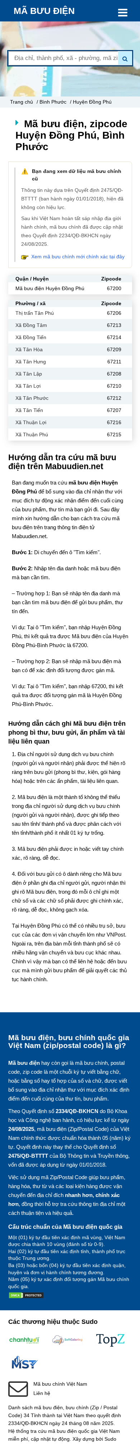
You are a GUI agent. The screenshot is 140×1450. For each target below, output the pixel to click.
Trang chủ (21, 102)
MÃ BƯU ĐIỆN (44, 11)
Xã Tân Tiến (29, 410)
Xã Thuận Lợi (30, 422)
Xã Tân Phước (31, 398)
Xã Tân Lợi (28, 386)
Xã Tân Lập (28, 374)
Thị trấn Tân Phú (34, 313)
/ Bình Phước (51, 102)
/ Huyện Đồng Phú (91, 102)
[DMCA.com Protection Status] (26, 1297)
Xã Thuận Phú (31, 434)
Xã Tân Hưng (30, 361)
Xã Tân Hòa (29, 349)
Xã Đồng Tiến (30, 337)
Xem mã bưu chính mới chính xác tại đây (78, 256)
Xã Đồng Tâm (31, 325)
